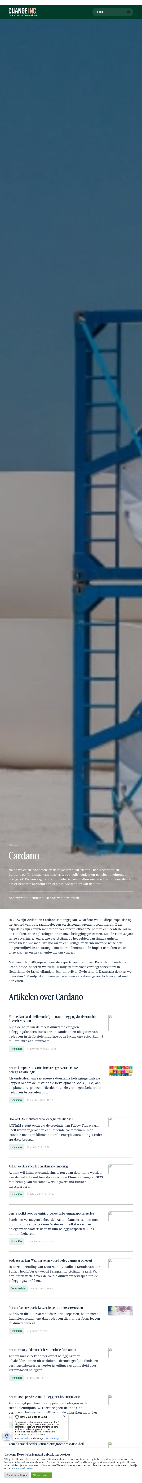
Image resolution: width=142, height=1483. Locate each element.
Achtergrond (18, 898)
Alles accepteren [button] (41, 1475)
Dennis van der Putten (62, 898)
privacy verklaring (22, 1468)
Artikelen (36, 898)
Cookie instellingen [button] (16, 1475)
